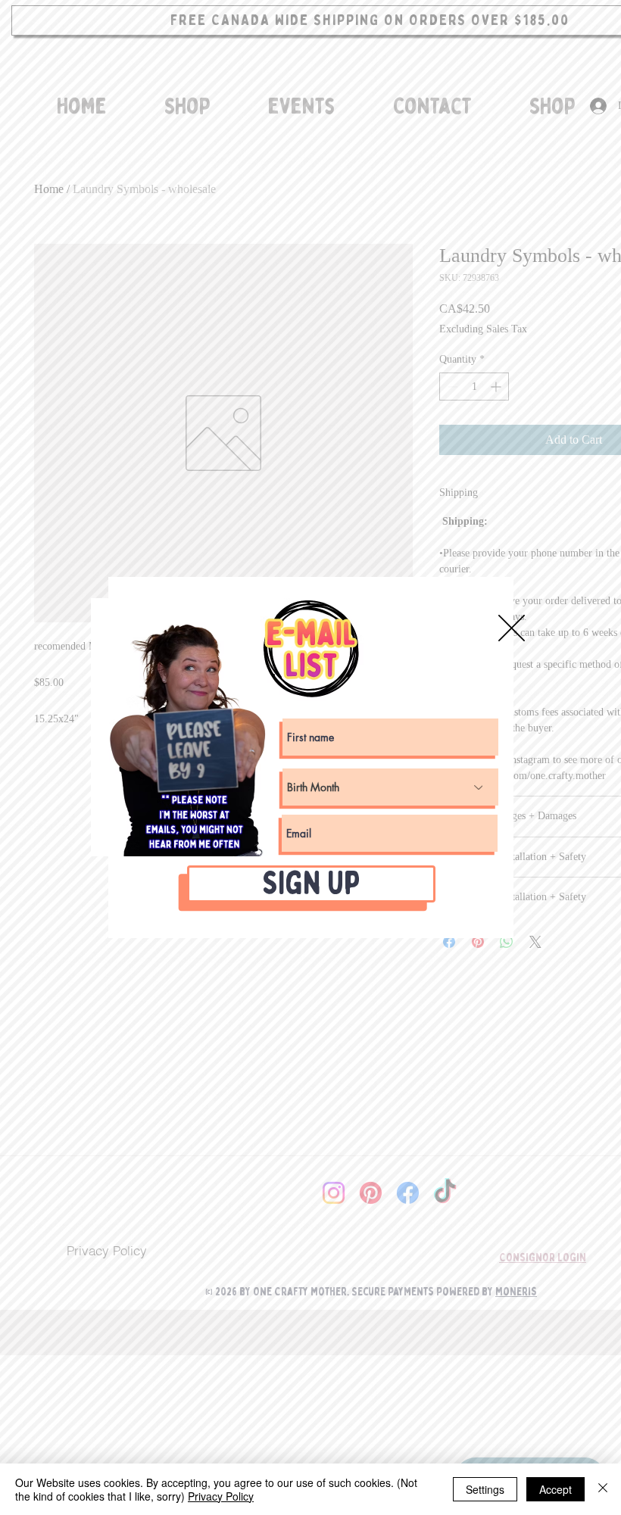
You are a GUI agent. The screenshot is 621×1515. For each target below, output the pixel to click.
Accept (555, 1489)
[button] (511, 628)
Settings (485, 1489)
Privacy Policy (221, 1496)
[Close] (603, 1489)
